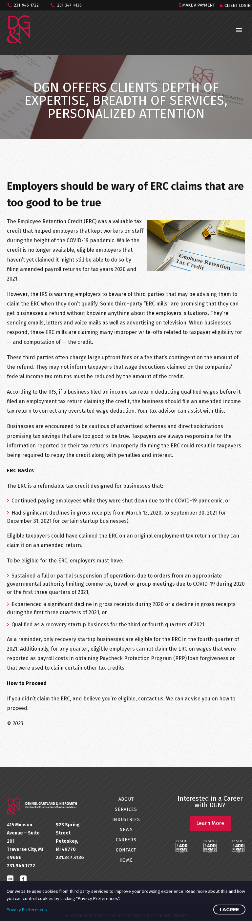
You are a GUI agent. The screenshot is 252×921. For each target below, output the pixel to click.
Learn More (210, 823)
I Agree (229, 909)
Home (126, 860)
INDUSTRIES (126, 819)
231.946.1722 (21, 866)
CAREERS (126, 840)
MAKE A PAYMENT (198, 5)
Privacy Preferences (27, 909)
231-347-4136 (69, 5)
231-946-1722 (26, 5)
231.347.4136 (70, 857)
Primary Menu (239, 30)
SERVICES (126, 809)
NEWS (126, 830)
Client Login (237, 5)
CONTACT (126, 850)
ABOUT (126, 799)
